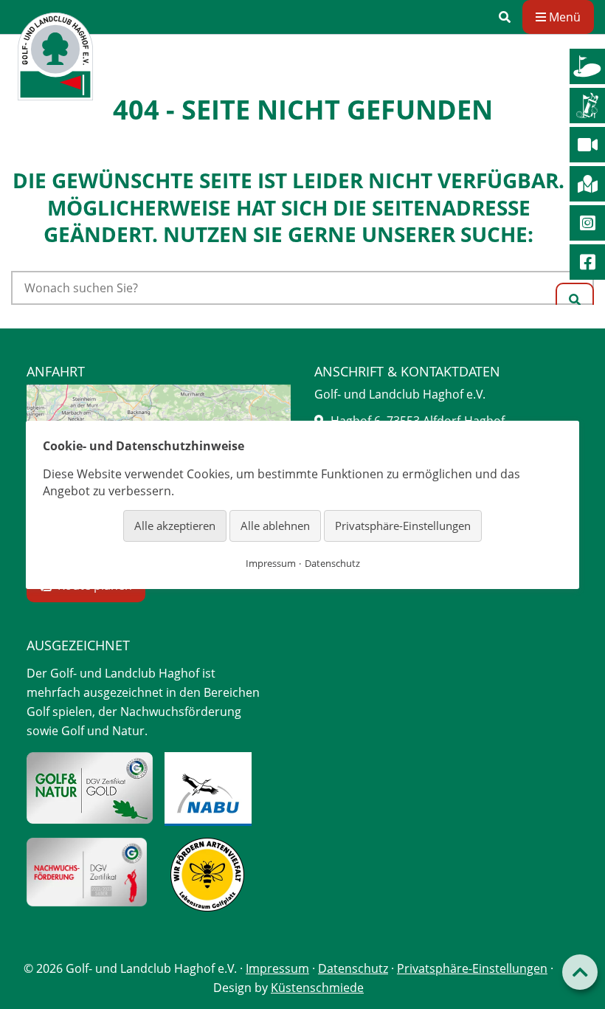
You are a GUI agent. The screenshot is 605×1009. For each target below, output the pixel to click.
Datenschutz (353, 968)
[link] (504, 16)
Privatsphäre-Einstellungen (472, 968)
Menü (563, 17)
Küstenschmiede (317, 987)
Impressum (277, 968)
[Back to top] (580, 972)
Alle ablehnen (275, 525)
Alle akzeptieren (174, 525)
